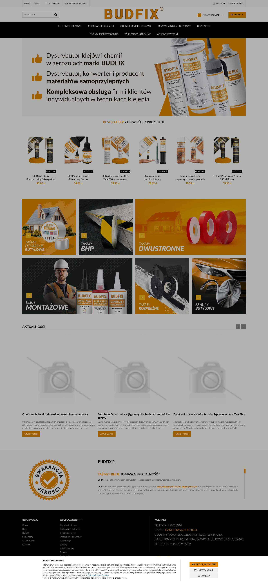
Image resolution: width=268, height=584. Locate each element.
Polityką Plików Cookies (98, 575)
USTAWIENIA (204, 576)
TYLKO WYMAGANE (204, 570)
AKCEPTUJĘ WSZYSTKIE (204, 564)
